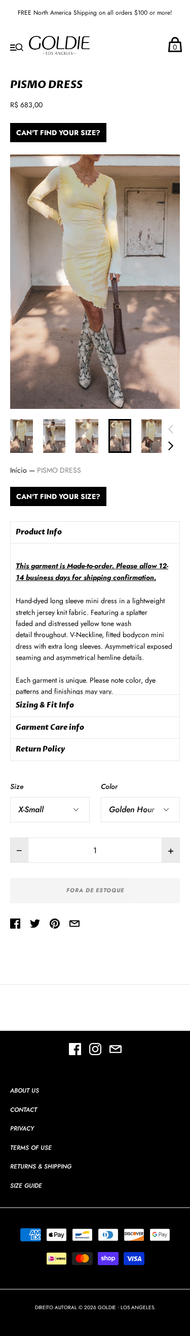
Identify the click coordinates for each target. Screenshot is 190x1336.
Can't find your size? (58, 133)
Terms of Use (31, 1147)
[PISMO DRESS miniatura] (21, 436)
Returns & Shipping (40, 1166)
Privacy (22, 1128)
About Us (24, 1090)
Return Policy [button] (40, 749)
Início (18, 470)
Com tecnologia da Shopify (95, 1317)
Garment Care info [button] (50, 727)
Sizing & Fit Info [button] (45, 705)
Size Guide (26, 1185)
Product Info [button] (39, 532)
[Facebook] (75, 1050)
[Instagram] (95, 1050)
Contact (23, 1109)
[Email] (115, 1050)
